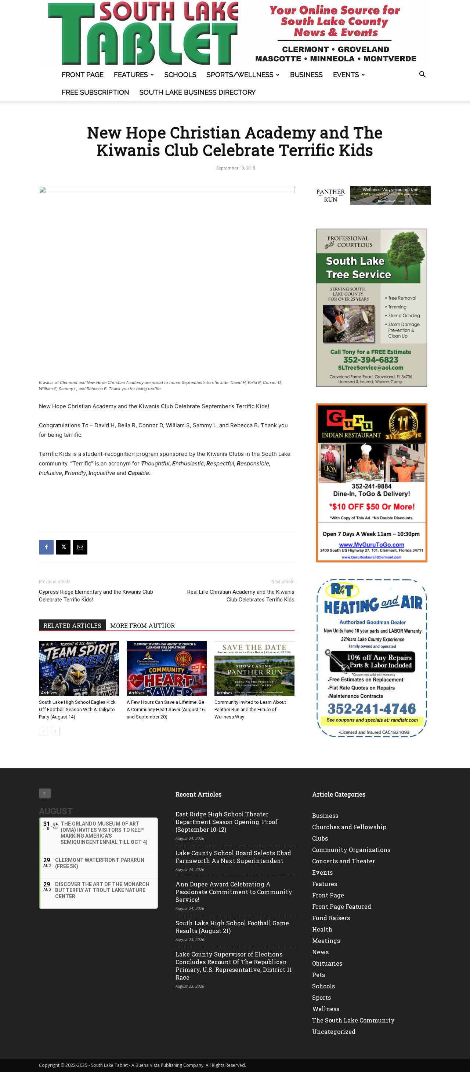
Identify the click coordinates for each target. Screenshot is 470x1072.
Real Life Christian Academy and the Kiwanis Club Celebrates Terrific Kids (240, 596)
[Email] (80, 547)
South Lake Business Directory (198, 92)
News (320, 952)
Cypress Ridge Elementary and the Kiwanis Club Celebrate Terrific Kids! (96, 596)
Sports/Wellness (240, 74)
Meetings (326, 940)
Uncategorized (333, 1031)
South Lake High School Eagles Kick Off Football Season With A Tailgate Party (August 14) (77, 709)
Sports (321, 997)
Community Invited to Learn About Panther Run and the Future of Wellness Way (250, 709)
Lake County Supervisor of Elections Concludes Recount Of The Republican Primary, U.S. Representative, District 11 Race (234, 965)
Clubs (320, 838)
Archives (49, 692)
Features (131, 74)
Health (322, 929)
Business (306, 74)
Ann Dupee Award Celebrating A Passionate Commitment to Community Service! (234, 891)
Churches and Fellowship (349, 827)
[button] (422, 75)
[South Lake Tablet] (235, 33)
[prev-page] (43, 731)
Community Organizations (351, 849)
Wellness (325, 1009)
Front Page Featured (341, 906)
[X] (63, 547)
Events (346, 74)
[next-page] (55, 731)
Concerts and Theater (343, 861)
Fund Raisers (331, 918)
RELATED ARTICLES (72, 625)
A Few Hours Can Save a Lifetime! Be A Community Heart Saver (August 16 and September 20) (166, 709)
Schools (180, 74)
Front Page (83, 74)
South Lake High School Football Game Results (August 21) (232, 926)
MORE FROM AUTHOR (142, 625)
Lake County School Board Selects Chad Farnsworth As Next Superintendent (233, 856)
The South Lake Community (353, 1020)
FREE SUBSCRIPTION (95, 92)
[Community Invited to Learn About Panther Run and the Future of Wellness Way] (254, 668)
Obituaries (327, 963)
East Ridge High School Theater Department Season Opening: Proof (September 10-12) (227, 821)
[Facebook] (46, 547)
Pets (318, 974)
